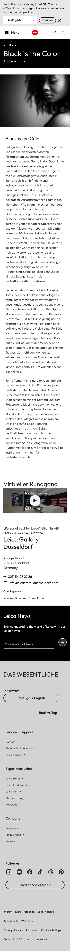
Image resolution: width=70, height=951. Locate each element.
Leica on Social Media (35, 885)
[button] (63, 712)
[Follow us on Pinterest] (61, 871)
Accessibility (11, 921)
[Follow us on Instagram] (8, 871)
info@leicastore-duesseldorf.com (33, 583)
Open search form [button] (55, 32)
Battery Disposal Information (20, 930)
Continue (47, 20)
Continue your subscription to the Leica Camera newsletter (62, 642)
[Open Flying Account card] (63, 32)
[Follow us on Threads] (50, 871)
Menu (15, 32)
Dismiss (60, 20)
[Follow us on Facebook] (29, 871)
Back (12, 45)
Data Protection (25, 911)
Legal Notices (45, 911)
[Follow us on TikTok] (40, 871)
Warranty (27, 921)
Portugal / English (31, 698)
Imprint (7, 911)
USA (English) (13, 20)
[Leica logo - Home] (35, 33)
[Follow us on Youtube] (19, 871)
